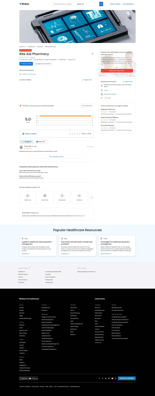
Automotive (73, 307)
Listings (21, 307)
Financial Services (75, 313)
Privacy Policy (35, 386)
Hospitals (48, 274)
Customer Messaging (48, 327)
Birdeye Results (99, 337)
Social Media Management (49, 349)
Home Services (74, 318)
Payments (22, 336)
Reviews (21, 310)
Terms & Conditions (24, 386)
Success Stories (99, 332)
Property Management (76, 324)
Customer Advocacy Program (120, 338)
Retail (71, 332)
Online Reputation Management (51, 325)
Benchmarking (23, 350)
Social (21, 327)
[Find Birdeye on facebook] (99, 378)
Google (108, 98)
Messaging (22, 342)
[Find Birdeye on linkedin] (105, 378)
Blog (96, 321)
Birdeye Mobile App (24, 370)
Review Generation (47, 322)
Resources (98, 318)
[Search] (101, 4)
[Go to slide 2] (117, 67)
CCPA (55, 386)
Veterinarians (49, 282)
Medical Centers (23, 274)
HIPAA (51, 386)
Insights (21, 348)
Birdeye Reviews (99, 334)
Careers (97, 329)
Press (96, 324)
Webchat (21, 325)
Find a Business (116, 327)
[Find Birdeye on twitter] (102, 378)
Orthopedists (49, 280)
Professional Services (117, 310)
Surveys (21, 345)
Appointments (23, 330)
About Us (97, 307)
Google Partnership (24, 368)
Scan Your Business (117, 325)
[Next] (91, 197)
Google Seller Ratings (25, 318)
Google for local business (49, 317)
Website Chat (45, 333)
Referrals (21, 313)
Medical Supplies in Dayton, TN (86, 271)
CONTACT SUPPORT (127, 378)
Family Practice (22, 280)
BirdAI (20, 360)
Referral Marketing (47, 330)
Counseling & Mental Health (53, 271)
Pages (21, 315)
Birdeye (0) (41, 142)
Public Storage (74, 326)
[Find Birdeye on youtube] (112, 378)
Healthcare (31, 47)
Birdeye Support (116, 333)
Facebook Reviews (47, 341)
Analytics (21, 362)
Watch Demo (98, 313)
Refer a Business (116, 336)
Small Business (46, 307)
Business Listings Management (50, 344)
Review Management (47, 319)
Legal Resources (99, 340)
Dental (72, 310)
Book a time (98, 315)
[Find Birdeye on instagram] (109, 378)
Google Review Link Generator (120, 322)
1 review (32, 57)
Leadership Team (99, 310)
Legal (71, 321)
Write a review (115, 4)
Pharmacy (40, 47)
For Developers (116, 330)
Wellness (72, 334)
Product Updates (99, 326)
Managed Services (117, 307)
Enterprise (44, 310)
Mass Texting (23, 333)
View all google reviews (56, 157)
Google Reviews (46, 336)
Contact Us (98, 342)
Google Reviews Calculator (119, 317)
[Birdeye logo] (24, 4)
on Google (34, 146)
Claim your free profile (116, 71)
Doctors (20, 277)
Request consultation (44, 64)
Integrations (22, 365)
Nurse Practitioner (50, 277)
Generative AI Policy (63, 386)
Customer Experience (48, 346)
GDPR (46, 386)
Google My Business (47, 338)
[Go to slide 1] (116, 67)
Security (42, 386)
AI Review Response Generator (120, 319)
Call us (106, 90)
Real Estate (73, 329)
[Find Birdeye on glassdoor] (115, 378)
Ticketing (21, 353)
